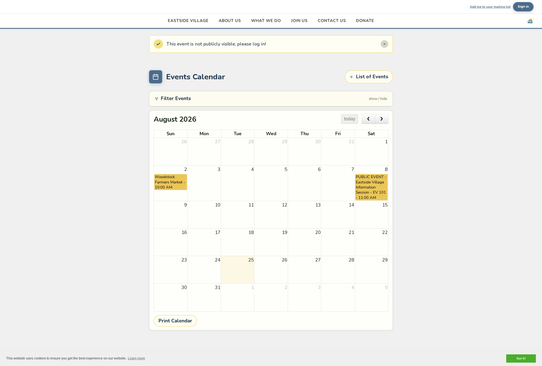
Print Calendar (175, 321)
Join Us (299, 20)
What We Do (266, 20)
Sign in (523, 6)
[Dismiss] (384, 44)
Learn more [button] (136, 358)
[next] (381, 119)
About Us (230, 20)
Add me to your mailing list (490, 7)
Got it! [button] (521, 358)
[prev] (368, 119)
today (349, 118)
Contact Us (332, 20)
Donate (365, 20)
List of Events (372, 76)
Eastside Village (188, 20)
